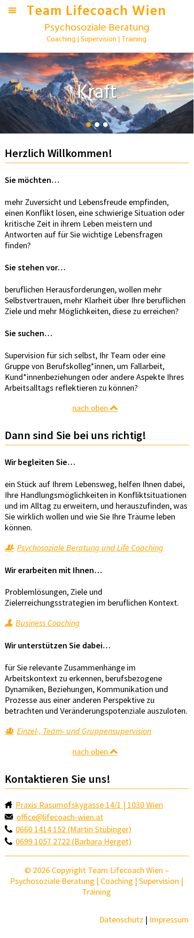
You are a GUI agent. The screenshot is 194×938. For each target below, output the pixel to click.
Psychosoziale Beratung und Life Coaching (90, 547)
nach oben (91, 407)
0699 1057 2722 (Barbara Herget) (74, 841)
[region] (97, 93)
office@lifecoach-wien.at (59, 817)
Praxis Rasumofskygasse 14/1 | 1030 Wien (89, 804)
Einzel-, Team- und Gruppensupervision (84, 730)
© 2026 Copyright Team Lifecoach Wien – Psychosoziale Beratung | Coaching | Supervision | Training (96, 881)
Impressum (169, 919)
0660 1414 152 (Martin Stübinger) (74, 829)
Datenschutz (121, 919)
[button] (88, 124)
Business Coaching (48, 622)
